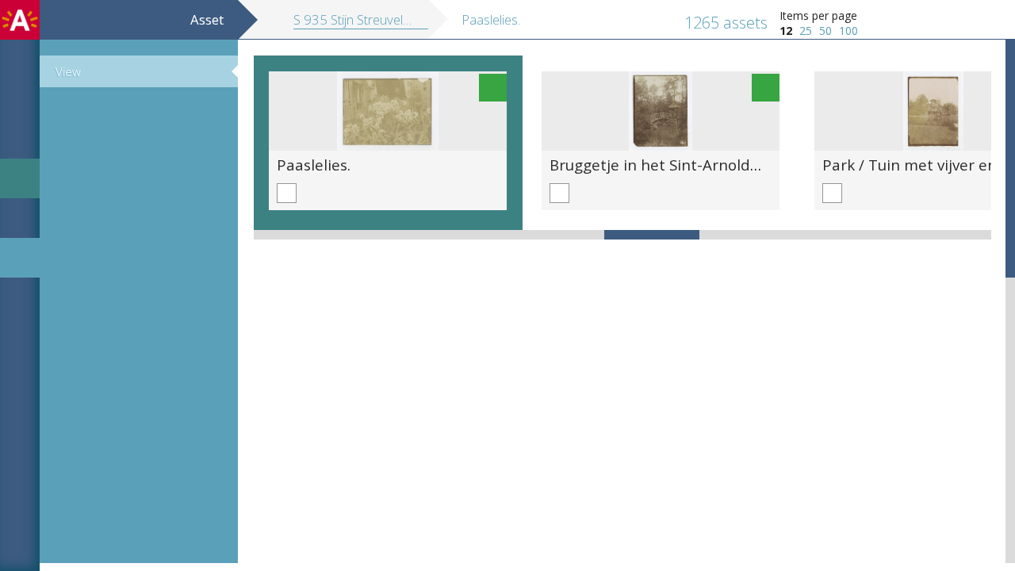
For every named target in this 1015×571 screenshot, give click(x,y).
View (68, 71)
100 (848, 30)
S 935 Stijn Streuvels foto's (369, 19)
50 (825, 30)
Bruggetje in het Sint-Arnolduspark (674, 164)
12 (785, 30)
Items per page (818, 15)
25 (805, 30)
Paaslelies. (313, 164)
